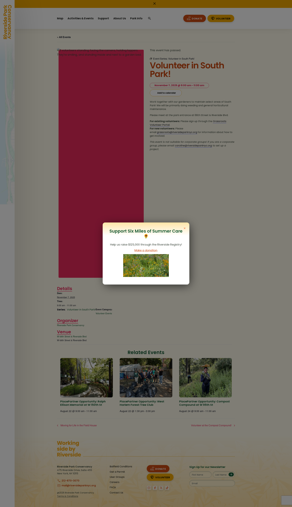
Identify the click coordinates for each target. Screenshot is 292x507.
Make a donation (145, 250)
